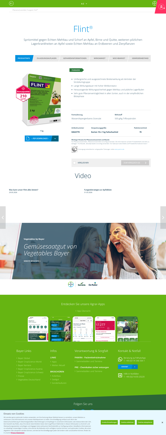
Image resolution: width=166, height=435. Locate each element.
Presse (21, 376)
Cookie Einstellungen (109, 422)
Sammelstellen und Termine (89, 361)
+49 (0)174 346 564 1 (135, 360)
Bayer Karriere (24, 365)
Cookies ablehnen (127, 422)
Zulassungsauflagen (46, 58)
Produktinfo (24, 58)
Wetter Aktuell (58, 365)
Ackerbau (56, 376)
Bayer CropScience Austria (30, 369)
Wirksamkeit (99, 58)
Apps (54, 361)
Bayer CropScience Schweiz (30, 372)
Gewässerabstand (140, 58)
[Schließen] (162, 422)
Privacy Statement (17, 433)
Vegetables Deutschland (29, 379)
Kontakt (124, 367)
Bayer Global (24, 358)
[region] (83, 422)
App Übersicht (83, 311)
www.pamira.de (119, 149)
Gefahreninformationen (75, 58)
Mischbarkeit (119, 58)
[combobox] (42, 139)
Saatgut (55, 379)
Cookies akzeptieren (145, 422)
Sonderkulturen (59, 383)
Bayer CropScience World (30, 361)
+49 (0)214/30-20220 (135, 376)
